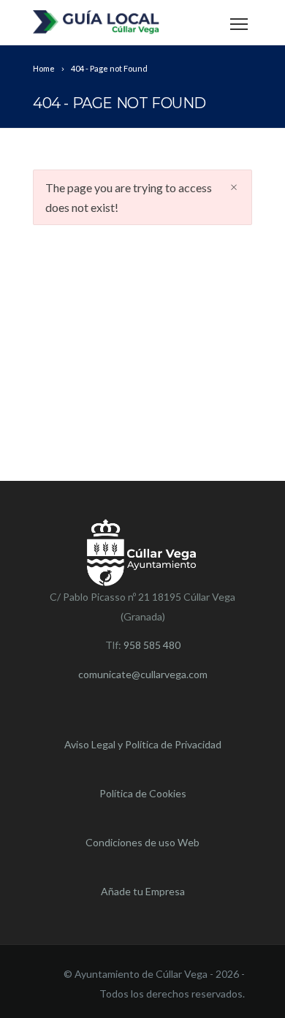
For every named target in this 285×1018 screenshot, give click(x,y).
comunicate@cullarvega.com (143, 674)
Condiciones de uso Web (143, 842)
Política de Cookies (142, 793)
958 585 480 (151, 645)
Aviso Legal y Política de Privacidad (142, 744)
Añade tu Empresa (143, 891)
